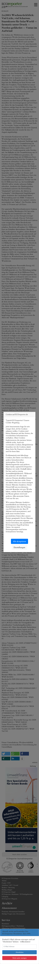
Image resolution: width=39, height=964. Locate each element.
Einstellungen (19, 547)
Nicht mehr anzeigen (19, 958)
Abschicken (19, 952)
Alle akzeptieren (19, 541)
